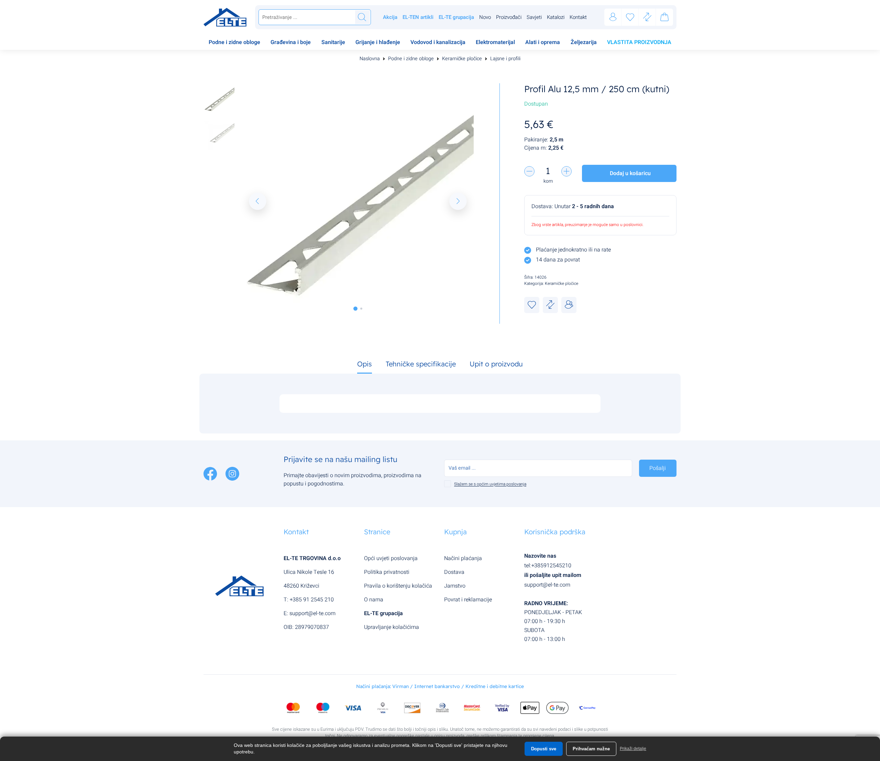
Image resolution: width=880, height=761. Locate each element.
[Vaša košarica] (664, 18)
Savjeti (534, 17)
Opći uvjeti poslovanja (391, 558)
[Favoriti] (630, 17)
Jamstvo (454, 586)
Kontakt (578, 17)
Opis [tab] (364, 364)
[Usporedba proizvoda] (550, 305)
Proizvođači (508, 17)
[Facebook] (211, 473)
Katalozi (555, 17)
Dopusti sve (543, 748)
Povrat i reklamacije (468, 600)
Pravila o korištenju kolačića (398, 586)
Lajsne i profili (505, 58)
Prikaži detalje (633, 748)
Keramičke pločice (462, 58)
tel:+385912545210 (547, 565)
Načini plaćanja (463, 558)
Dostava (454, 572)
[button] (257, 201)
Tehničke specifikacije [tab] (421, 364)
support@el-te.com (312, 613)
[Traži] (362, 17)
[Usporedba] (647, 17)
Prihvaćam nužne (591, 748)
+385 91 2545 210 (312, 600)
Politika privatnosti (386, 572)
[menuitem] (234, 43)
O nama (373, 600)
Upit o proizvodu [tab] (496, 364)
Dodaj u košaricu (630, 173)
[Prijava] (613, 17)
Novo (485, 17)
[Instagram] (232, 473)
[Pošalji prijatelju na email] (568, 305)
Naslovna (370, 58)
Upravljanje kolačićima (391, 627)
